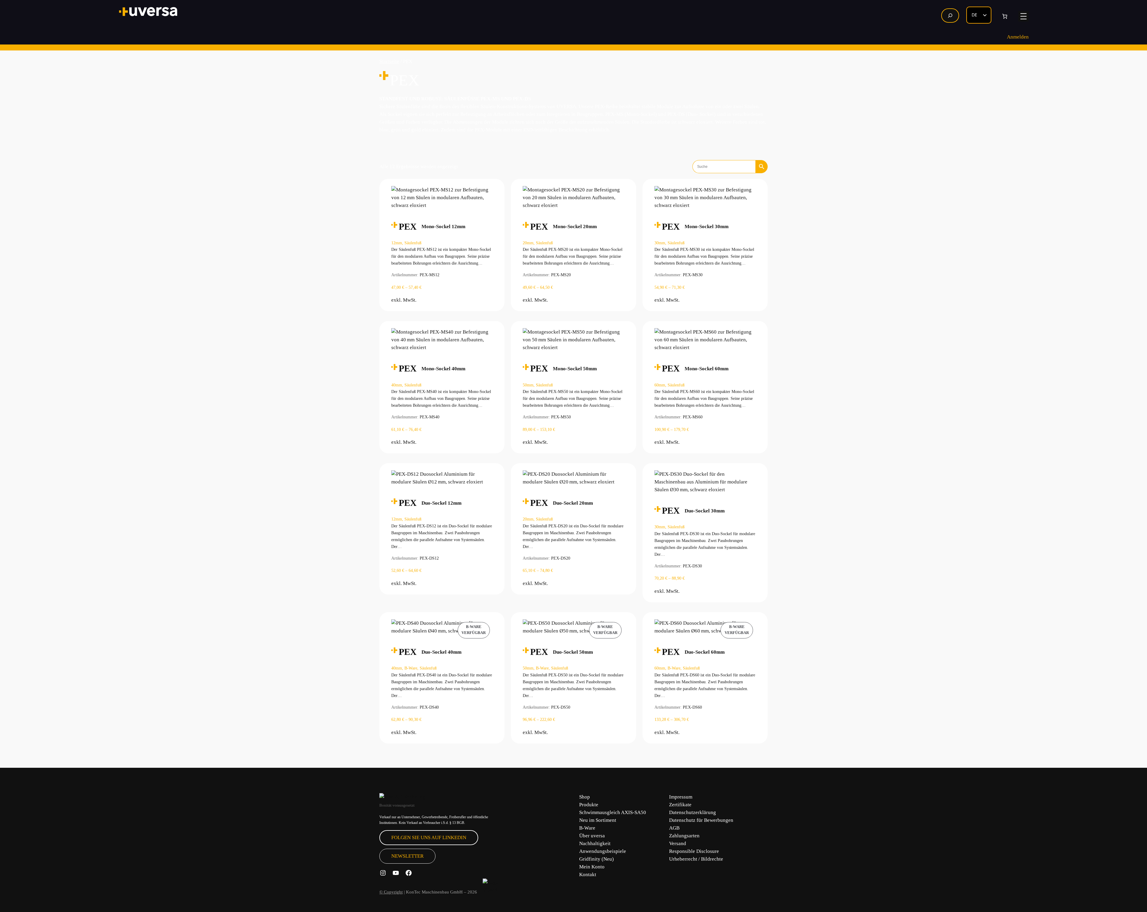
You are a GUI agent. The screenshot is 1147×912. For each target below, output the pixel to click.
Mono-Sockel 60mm (707, 368)
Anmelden (1018, 37)
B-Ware (410, 668)
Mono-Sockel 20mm (575, 226)
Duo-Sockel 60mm (705, 652)
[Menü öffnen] (1023, 16)
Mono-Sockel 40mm (443, 368)
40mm (396, 385)
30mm (659, 242)
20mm (528, 242)
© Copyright (391, 892)
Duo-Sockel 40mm (441, 652)
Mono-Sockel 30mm (707, 226)
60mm (659, 385)
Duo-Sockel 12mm (441, 503)
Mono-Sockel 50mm (575, 368)
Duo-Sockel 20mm (573, 503)
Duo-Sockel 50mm (573, 652)
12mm (396, 242)
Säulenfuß (412, 242)
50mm (528, 385)
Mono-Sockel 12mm (443, 226)
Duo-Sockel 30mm (705, 511)
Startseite (389, 61)
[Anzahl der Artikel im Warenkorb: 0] (1005, 16)
